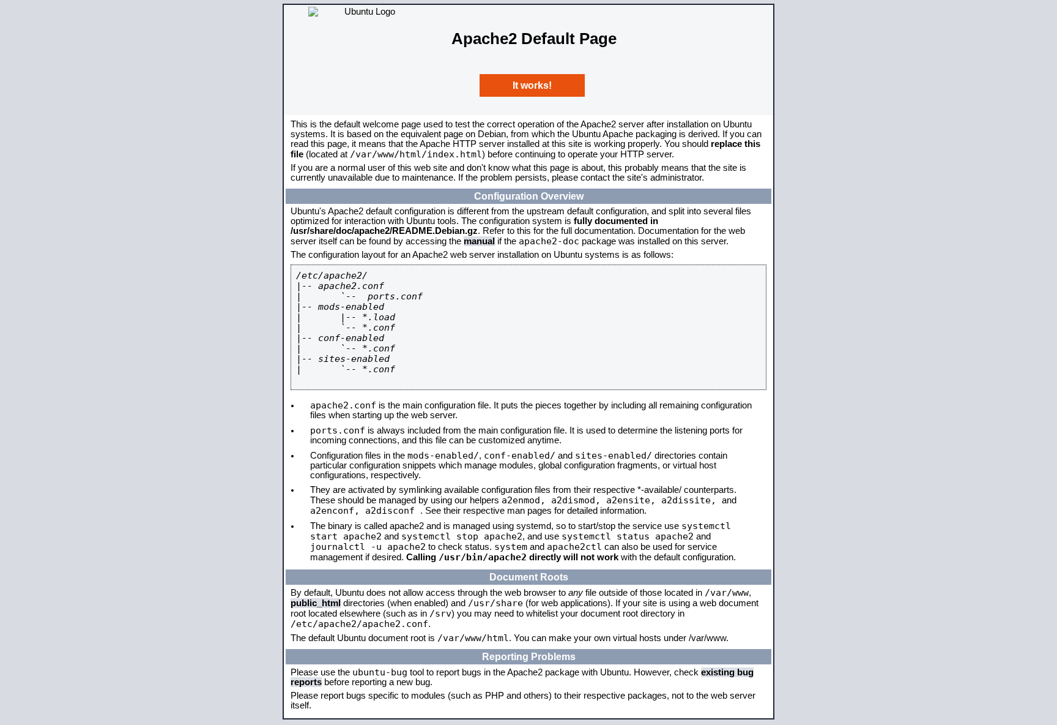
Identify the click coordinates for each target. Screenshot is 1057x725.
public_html (316, 603)
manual (479, 241)
